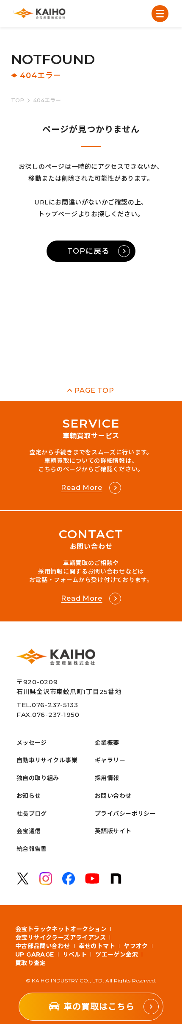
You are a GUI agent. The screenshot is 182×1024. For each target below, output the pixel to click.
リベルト (75, 954)
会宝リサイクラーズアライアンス (60, 937)
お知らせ (29, 796)
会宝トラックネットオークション (61, 929)
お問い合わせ (113, 796)
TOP (17, 100)
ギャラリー (110, 760)
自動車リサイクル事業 (47, 760)
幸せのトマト (97, 946)
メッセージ (32, 743)
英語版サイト (113, 831)
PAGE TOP (94, 390)
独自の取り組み (38, 778)
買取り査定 (30, 963)
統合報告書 (32, 849)
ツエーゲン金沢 (116, 954)
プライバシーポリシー (125, 813)
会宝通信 (29, 831)
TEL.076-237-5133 (47, 705)
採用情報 (107, 778)
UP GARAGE (34, 954)
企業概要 (107, 743)
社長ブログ (32, 813)
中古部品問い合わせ (42, 946)
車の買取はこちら (99, 1007)
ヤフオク (136, 946)
